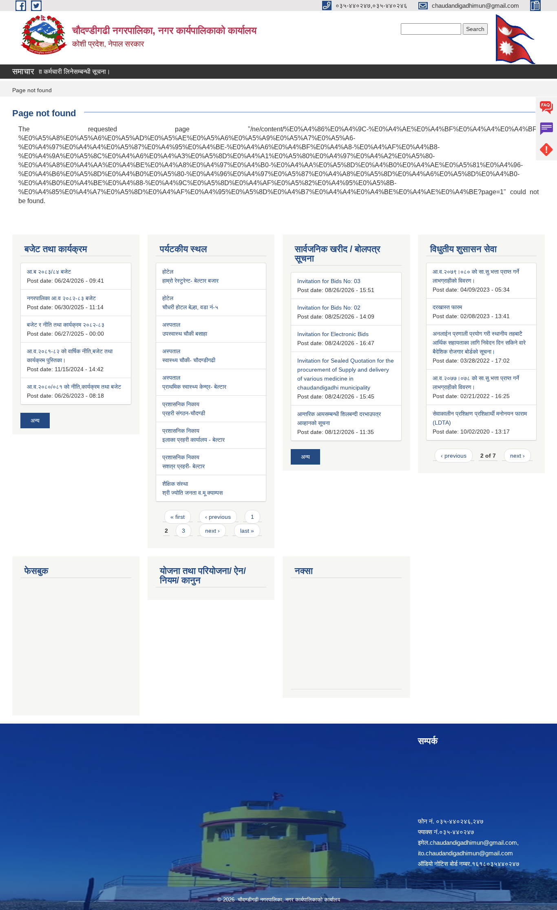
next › (212, 530)
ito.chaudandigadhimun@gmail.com (465, 853)
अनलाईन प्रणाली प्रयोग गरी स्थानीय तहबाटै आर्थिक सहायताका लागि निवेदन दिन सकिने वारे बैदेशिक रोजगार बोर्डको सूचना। (479, 342)
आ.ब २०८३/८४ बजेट (49, 271)
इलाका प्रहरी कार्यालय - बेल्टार (193, 439)
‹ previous (218, 517)
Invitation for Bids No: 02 (328, 307)
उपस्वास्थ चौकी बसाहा (184, 333)
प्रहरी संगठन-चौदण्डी (183, 413)
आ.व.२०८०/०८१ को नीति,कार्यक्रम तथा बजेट (74, 386)
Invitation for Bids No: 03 (328, 281)
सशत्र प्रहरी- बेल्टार (183, 466)
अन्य (35, 420)
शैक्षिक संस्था (175, 483)
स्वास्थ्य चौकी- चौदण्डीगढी (188, 360)
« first (177, 517)
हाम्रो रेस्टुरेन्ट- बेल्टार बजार (190, 280)
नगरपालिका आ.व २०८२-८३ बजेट (61, 298)
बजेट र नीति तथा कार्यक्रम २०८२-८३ (65, 324)
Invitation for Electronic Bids (333, 334)
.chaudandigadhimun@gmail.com (472, 842)
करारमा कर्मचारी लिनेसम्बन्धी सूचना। (57, 71)
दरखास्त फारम (447, 307)
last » (247, 530)
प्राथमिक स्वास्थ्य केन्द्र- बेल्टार (194, 386)
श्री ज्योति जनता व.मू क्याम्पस (192, 492)
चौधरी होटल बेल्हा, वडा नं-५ (190, 307)
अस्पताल (171, 324)
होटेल (167, 271)
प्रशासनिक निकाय (180, 404)
